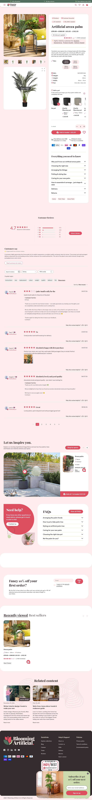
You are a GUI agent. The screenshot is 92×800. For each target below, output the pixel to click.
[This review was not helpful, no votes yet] (85, 325)
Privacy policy (80, 741)
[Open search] (75, 5)
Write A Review (75, 233)
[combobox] (29, 271)
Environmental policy (82, 747)
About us (61, 741)
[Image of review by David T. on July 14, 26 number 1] (28, 358)
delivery (50, 280)
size (16, 280)
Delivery (60, 750)
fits (56, 280)
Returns (60, 753)
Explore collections (46, 741)
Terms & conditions (81, 744)
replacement (23, 280)
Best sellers (37, 615)
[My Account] (83, 5)
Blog (42, 744)
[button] (43, 36)
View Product (77, 470)
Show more (61, 280)
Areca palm (79, 456)
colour (31, 280)
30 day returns (50, 1)
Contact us (12, 524)
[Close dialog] (88, 773)
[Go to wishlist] (79, 5)
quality (43, 280)
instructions (8, 280)
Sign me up (76, 793)
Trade (42, 750)
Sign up (79, 581)
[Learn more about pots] (84, 93)
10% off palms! (16, 1)
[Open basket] (87, 5)
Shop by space (72, 447)
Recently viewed (16, 615)
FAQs (59, 747)
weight (37, 280)
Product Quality (68, 43)
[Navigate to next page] (59, 424)
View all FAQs (76, 511)
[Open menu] (4, 5)
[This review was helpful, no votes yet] (82, 325)
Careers (43, 747)
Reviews (43, 753)
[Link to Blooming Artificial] (11, 5)
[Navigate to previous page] (33, 424)
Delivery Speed (79, 43)
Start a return (62, 757)
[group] (25, 88)
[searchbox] (11, 271)
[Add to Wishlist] (84, 132)
